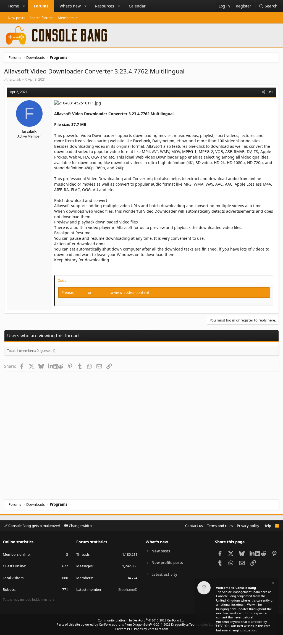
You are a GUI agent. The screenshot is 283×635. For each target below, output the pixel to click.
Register (101, 292)
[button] (24, 6)
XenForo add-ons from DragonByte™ (126, 624)
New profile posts (167, 562)
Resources (104, 6)
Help (267, 525)
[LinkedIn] (51, 366)
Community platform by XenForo (141, 620)
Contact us (194, 525)
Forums (41, 6)
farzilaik (15, 79)
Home (13, 6)
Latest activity (164, 574)
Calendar (137, 6)
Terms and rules (220, 525)
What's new (70, 6)
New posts (16, 17)
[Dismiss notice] (273, 583)
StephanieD (127, 589)
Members (66, 17)
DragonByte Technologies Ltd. (192, 624)
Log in (81, 292)
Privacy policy (248, 525)
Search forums (41, 17)
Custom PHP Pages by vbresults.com (141, 629)
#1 (271, 91)
